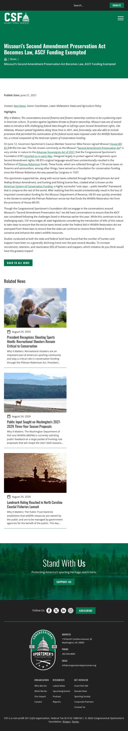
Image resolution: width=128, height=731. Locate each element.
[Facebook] (49, 610)
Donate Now (80, 691)
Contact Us (79, 707)
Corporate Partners (84, 701)
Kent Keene (20, 105)
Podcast (57, 696)
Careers (38, 701)
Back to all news (18, 263)
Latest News (59, 685)
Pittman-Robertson (29, 164)
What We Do (40, 691)
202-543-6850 (68, 653)
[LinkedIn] (63, 610)
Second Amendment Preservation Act (99, 148)
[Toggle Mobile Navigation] (121, 18)
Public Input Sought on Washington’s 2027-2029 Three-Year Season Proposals (34, 424)
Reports (57, 701)
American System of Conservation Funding (28, 186)
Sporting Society (82, 696)
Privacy (66, 721)
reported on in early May (38, 156)
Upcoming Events (61, 691)
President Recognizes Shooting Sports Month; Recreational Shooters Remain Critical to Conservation (31, 341)
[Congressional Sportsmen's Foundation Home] (17, 18)
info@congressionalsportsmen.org (79, 665)
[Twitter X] (56, 610)
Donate (117, 5)
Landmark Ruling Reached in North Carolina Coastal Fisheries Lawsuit (34, 504)
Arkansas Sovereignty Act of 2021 (55, 152)
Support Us (64, 582)
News (13, 59)
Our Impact (40, 696)
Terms (75, 721)
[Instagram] (70, 610)
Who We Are (40, 685)
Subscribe (85, 610)
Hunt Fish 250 (81, 685)
